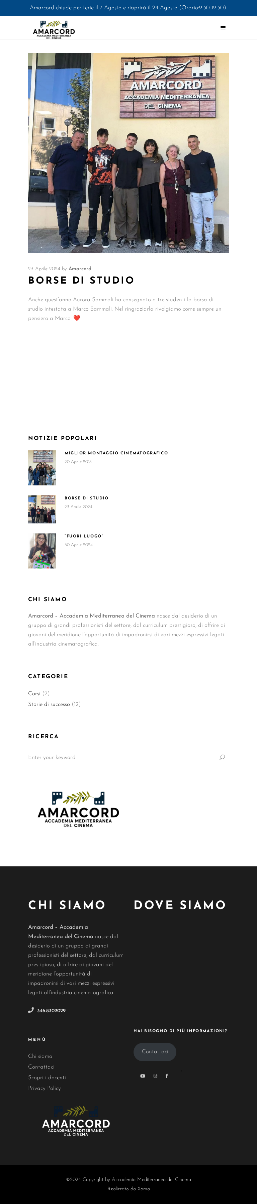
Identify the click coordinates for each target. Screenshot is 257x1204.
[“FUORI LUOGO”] (42, 550)
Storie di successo (49, 704)
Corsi (34, 694)
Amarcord (80, 269)
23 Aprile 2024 (44, 269)
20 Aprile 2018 (78, 462)
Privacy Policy (44, 1088)
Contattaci (41, 1067)
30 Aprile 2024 (79, 545)
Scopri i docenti (47, 1078)
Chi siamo (40, 1056)
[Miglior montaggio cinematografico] (42, 467)
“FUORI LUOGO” (84, 536)
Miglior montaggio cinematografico (116, 453)
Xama (144, 1189)
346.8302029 (51, 1011)
